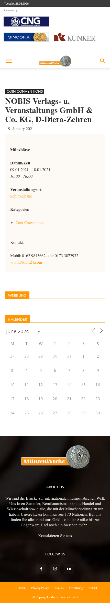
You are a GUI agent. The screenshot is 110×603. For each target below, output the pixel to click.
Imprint (21, 588)
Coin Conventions (25, 91)
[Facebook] (41, 569)
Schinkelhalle (21, 196)
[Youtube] (69, 569)
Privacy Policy (40, 588)
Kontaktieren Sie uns (55, 535)
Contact (92, 588)
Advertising (76, 588)
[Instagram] (55, 569)
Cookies (59, 588)
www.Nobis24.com (26, 262)
